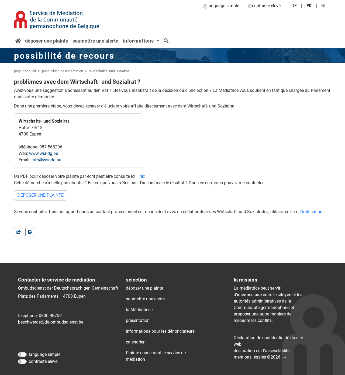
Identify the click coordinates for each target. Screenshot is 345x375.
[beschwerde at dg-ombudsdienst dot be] (50, 322)
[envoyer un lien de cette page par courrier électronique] (18, 232)
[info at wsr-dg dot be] (46, 160)
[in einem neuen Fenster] (29, 232)
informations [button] (139, 41)
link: (141, 176)
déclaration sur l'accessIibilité (261, 350)
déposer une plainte (46, 41)
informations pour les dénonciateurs (160, 331)
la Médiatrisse (139, 309)
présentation (138, 320)
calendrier (135, 342)
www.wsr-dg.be (43, 153)
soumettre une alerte (95, 41)
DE (294, 5)
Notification (311, 211)
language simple (223, 5)
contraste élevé (266, 5)
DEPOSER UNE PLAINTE (41, 195)
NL (324, 5)
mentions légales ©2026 (257, 357)
